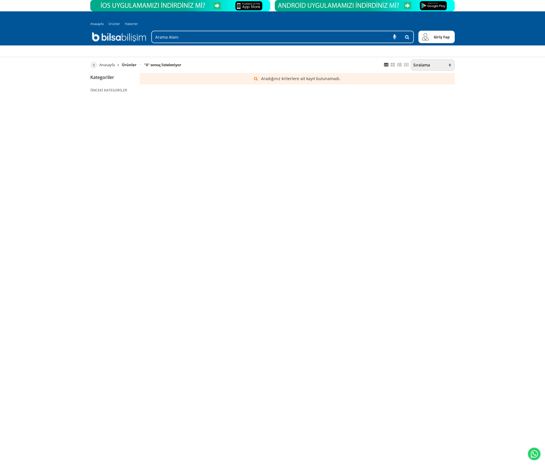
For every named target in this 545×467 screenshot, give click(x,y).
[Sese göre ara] (394, 37)
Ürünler (114, 24)
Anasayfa (97, 24)
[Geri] (93, 65)
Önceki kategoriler (108, 90)
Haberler (131, 24)
